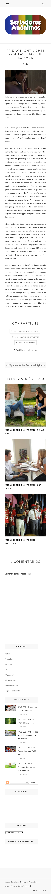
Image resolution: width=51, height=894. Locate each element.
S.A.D (7, 669)
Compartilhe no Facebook (26, 331)
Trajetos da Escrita (12, 691)
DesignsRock (10, 886)
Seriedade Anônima (12, 685)
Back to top (39, 891)
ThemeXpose (34, 882)
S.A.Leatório (10, 675)
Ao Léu (7, 654)
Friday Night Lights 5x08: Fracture (20, 542)
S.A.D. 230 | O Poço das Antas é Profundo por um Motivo (28, 735)
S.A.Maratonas (10, 680)
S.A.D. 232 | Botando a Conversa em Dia (27, 709)
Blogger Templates (12, 882)
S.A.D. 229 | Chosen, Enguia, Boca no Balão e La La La (27, 751)
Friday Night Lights (29, 350)
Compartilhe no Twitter (27, 337)
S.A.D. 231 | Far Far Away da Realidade (26, 721)
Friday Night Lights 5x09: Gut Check (23, 487)
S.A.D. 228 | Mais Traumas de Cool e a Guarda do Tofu (26, 767)
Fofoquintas (9, 659)
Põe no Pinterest (27, 343)
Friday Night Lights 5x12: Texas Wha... (24, 432)
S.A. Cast (8, 664)
